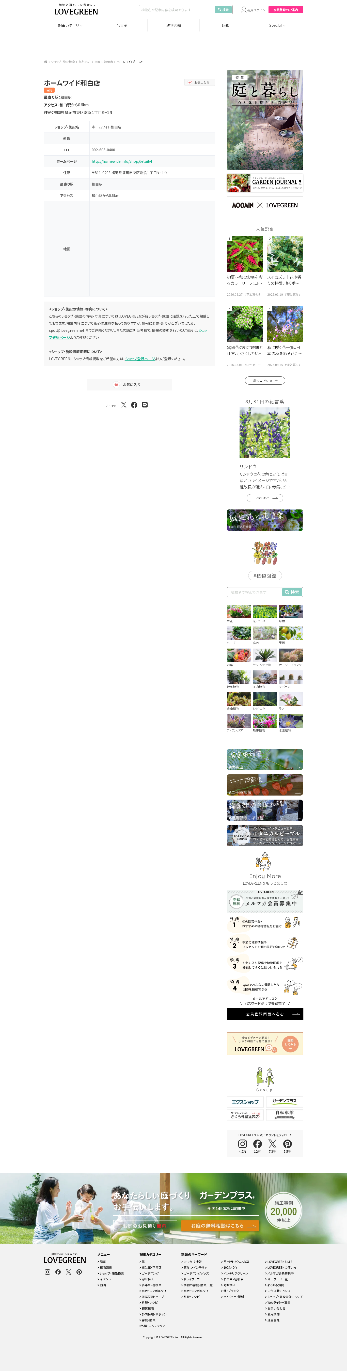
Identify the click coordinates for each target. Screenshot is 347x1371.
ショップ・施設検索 (63, 61)
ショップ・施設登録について (285, 1296)
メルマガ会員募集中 (280, 1273)
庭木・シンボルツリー (155, 1291)
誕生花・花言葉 (151, 1267)
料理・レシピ (149, 1302)
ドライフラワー (192, 1279)
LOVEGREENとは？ (280, 1261)
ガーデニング (150, 1273)
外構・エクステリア (153, 1326)
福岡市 (108, 61)
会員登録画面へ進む (265, 1013)
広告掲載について (279, 1291)
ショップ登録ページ (140, 358)
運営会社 (273, 1320)
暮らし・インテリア (195, 1267)
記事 (102, 1261)
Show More (262, 380)
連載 (225, 25)
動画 (102, 1285)
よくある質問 (275, 1285)
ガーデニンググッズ (196, 1273)
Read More (262, 498)
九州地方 (84, 61)
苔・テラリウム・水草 (236, 1261)
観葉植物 (147, 1308)
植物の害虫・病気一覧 (198, 1285)
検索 (226, 9)
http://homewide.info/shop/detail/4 (122, 161)
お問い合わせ (276, 1308)
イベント (105, 1279)
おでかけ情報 (192, 1261)
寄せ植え (147, 1279)
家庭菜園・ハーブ (152, 1296)
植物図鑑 (173, 25)
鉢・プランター (232, 1291)
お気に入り (202, 82)
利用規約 (273, 1314)
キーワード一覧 (277, 1279)
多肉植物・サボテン (154, 1314)
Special (275, 25)
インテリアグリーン (235, 1273)
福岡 (97, 61)
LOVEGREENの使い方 (281, 1267)
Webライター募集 (278, 1302)
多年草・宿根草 (151, 1285)
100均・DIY (230, 1267)
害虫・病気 (148, 1320)
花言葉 (122, 25)
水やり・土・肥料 (233, 1296)
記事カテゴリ (68, 25)
